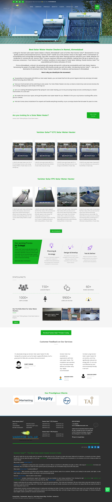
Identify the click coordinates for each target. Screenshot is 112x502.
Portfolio (49, 496)
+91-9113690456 (52, 1)
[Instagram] (23, 2)
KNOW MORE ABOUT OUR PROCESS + (23, 260)
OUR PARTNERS (16, 425)
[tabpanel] (56, 22)
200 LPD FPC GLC (60, 434)
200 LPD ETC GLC (46, 427)
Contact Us (55, 496)
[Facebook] (14, 2)
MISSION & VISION (30, 423)
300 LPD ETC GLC (46, 425)
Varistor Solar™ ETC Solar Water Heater (56, 132)
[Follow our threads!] (92, 447)
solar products (43, 458)
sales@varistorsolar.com (81, 425)
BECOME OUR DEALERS (18, 427)
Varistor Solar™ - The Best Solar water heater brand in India (37, 453)
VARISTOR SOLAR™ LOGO (32, 425)
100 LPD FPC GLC (46, 434)
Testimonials (23, 496)
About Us (30, 496)
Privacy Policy (16, 496)
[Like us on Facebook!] (89, 447)
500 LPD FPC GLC (60, 436)
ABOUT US (15, 423)
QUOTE (97, 6)
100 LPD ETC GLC (46, 423)
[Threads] (17, 2)
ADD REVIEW (29, 427)
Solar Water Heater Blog (40, 496)
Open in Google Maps (78, 437)
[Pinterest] (95, 447)
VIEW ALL (16, 322)
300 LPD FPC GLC (46, 436)
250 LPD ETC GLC (60, 425)
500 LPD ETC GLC (60, 423)
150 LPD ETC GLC (60, 427)
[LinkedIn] (20, 2)
